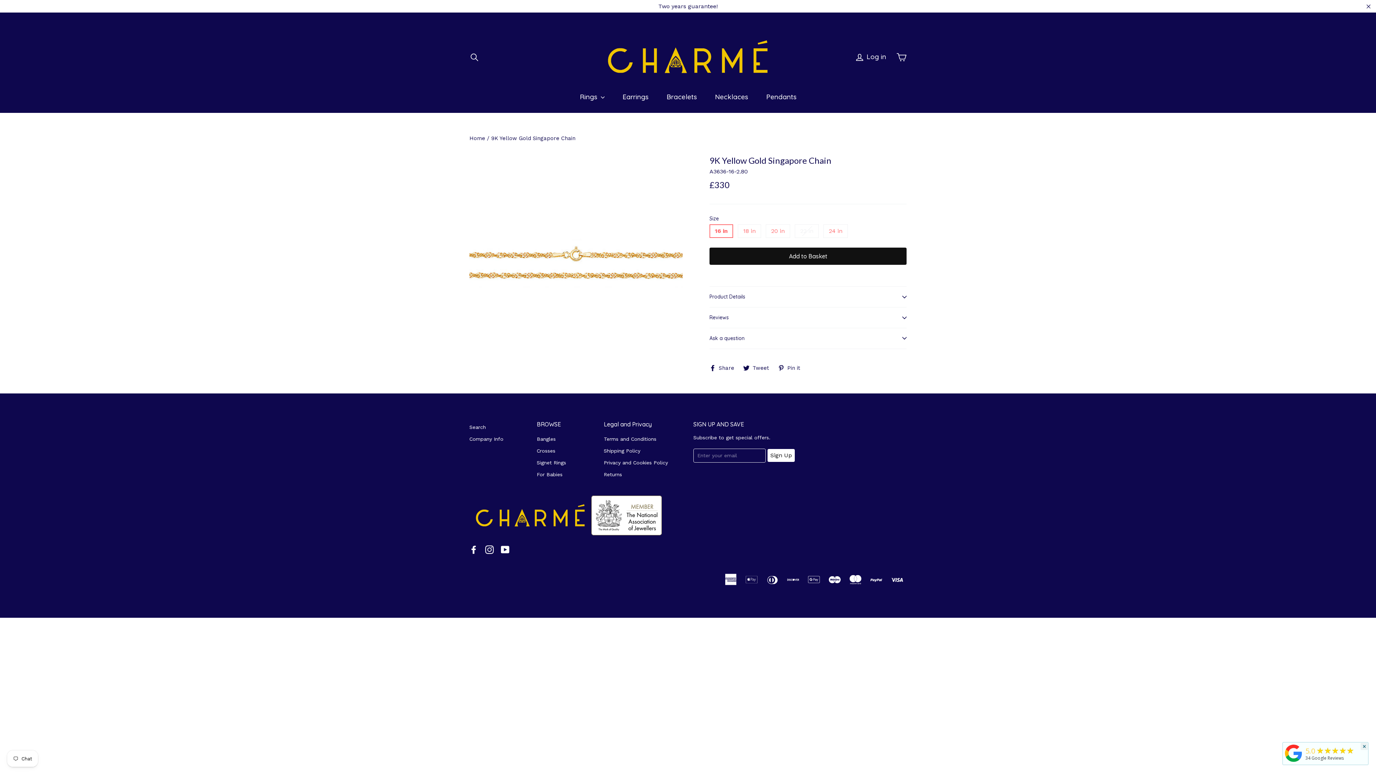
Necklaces (731, 96)
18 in (749, 231)
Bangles (546, 439)
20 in (778, 231)
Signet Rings (551, 462)
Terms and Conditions (630, 439)
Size (714, 219)
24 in (835, 231)
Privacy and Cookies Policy (636, 462)
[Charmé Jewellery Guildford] (1293, 762)
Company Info (486, 439)
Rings (589, 96)
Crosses (546, 451)
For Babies (550, 474)
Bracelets (681, 96)
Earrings (635, 96)
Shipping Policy (622, 451)
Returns (613, 474)
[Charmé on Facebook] (473, 549)
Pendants (781, 96)
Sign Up (781, 455)
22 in (806, 231)
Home (477, 138)
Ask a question (727, 338)
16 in (721, 231)
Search (477, 427)
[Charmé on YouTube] (505, 549)
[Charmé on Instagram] (489, 549)
